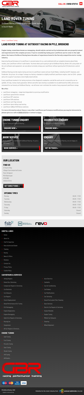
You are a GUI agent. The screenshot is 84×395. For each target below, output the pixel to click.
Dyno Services (48, 303)
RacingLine (7, 321)
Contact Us (7, 263)
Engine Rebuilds (48, 311)
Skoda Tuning (8, 351)
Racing (6, 252)
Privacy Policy (8, 267)
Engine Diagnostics (9, 311)
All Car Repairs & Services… (12, 328)
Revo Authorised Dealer (11, 245)
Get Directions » (12, 186)
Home (5, 235)
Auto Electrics (48, 278)
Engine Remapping (9, 314)
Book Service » (10, 148)
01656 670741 (68, 4)
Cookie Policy (7, 270)
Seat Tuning (7, 347)
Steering (46, 321)
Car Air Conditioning (50, 286)
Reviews (6, 260)
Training (6, 249)
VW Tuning (7, 354)
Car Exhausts (8, 293)
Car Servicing (48, 296)
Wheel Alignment (49, 325)
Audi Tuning (7, 337)
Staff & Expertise (9, 242)
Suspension (7, 325)
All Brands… (7, 358)
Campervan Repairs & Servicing (13, 286)
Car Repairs (7, 296)
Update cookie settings (8, 392)
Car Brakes (47, 289)
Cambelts (47, 282)
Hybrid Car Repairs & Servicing (13, 318)
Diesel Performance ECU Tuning (13, 303)
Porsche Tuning (8, 344)
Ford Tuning (7, 340)
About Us (6, 238)
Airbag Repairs (8, 278)
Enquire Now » (10, 128)
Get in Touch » (51, 148)
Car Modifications (49, 293)
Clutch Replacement (10, 300)
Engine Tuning (48, 314)
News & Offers (8, 256)
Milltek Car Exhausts (50, 318)
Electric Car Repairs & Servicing (53, 307)
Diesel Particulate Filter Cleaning (53, 300)
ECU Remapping (8, 307)
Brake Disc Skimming (10, 282)
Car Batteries (8, 289)
